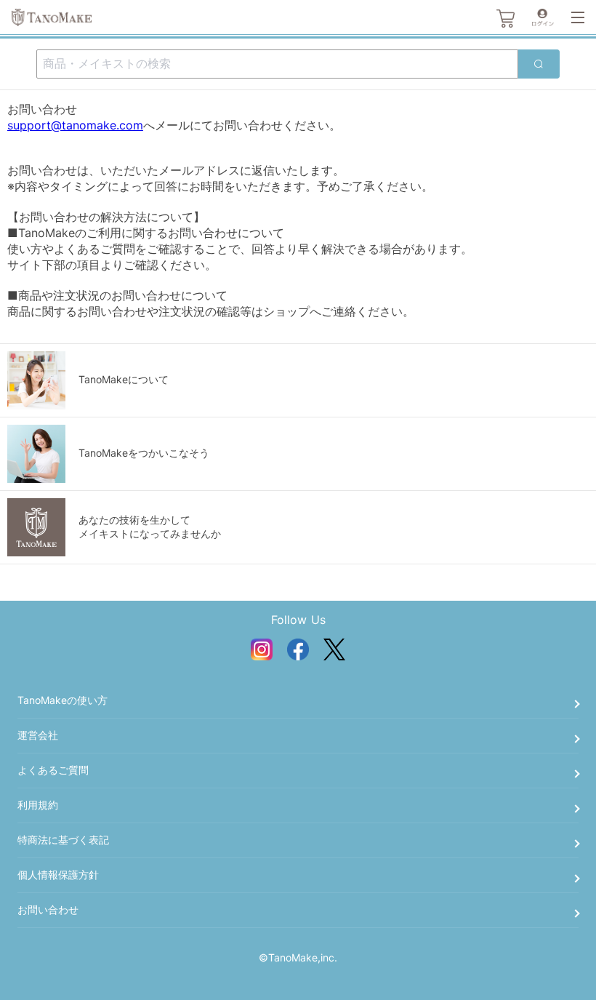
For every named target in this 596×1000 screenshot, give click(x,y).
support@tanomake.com (75, 125)
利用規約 (37, 805)
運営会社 (37, 735)
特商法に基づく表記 (63, 839)
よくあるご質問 (53, 770)
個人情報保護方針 (58, 874)
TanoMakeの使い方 (62, 700)
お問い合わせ (47, 909)
